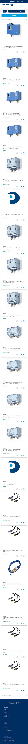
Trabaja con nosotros (8, 730)
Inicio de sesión (20, 1)
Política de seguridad (8, 741)
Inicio (3, 7)
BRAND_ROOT (9, 7)
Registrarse (12, 1)
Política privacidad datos (8, 739)
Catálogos (6, 715)
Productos (5, 723)
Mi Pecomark (6, 713)
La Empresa (6, 710)
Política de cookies (7, 737)
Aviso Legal (6, 736)
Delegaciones (6, 716)
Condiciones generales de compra (10, 740)
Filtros (14, 15)
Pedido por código (16, 11)
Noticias (5, 712)
